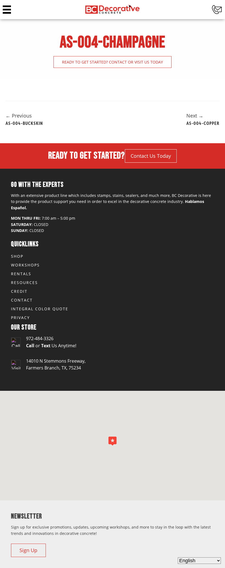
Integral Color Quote (39, 308)
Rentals (21, 273)
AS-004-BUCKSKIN (24, 123)
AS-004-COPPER (203, 123)
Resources (24, 282)
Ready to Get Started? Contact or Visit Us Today (112, 62)
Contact (22, 300)
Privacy (20, 317)
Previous (18, 115)
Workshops (25, 265)
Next (194, 115)
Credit (19, 291)
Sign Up (28, 550)
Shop (17, 256)
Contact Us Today (151, 156)
